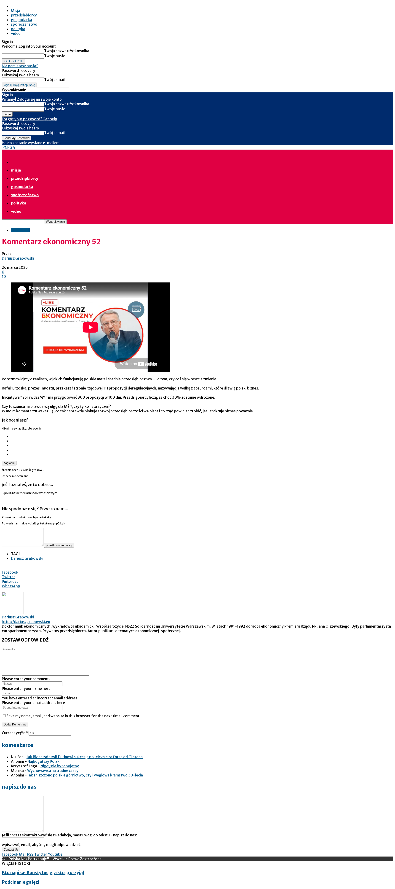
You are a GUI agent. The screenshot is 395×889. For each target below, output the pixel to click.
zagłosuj (9, 463)
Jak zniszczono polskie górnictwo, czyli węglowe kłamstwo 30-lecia (85, 775)
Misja (15, 10)
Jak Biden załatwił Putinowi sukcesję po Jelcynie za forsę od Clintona (85, 757)
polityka (18, 29)
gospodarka (21, 19)
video (16, 33)
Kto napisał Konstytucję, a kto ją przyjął (43, 872)
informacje (20, 230)
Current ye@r (15, 733)
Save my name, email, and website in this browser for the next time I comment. (73, 716)
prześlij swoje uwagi (59, 545)
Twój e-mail (54, 79)
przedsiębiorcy (24, 15)
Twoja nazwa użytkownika (66, 50)
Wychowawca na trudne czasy (52, 770)
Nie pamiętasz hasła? (20, 66)
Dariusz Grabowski (18, 258)
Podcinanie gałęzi (20, 882)
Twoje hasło (54, 56)
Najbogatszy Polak (43, 761)
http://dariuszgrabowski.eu (26, 621)
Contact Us (11, 849)
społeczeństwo (24, 24)
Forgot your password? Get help (29, 119)
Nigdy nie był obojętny (59, 766)
